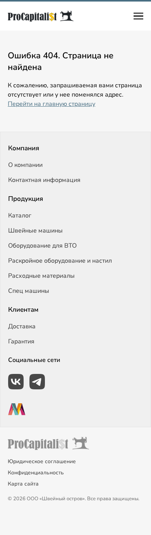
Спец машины (28, 291)
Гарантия (21, 341)
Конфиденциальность (36, 472)
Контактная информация (44, 180)
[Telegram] (37, 381)
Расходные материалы (41, 276)
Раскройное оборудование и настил (60, 260)
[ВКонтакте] (16, 381)
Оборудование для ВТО (42, 245)
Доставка (22, 326)
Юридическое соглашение (42, 461)
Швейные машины (35, 230)
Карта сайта (23, 483)
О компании (25, 165)
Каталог (19, 215)
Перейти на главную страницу (51, 104)
